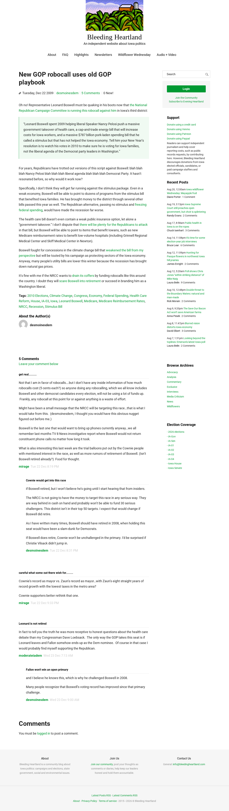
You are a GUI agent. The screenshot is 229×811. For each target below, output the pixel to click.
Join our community (102, 764)
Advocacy (172, 372)
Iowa (53, 301)
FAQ (65, 55)
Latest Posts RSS (101, 795)
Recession (36, 306)
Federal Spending (115, 296)
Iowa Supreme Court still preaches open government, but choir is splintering (186, 208)
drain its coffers (83, 275)
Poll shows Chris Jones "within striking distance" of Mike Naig (185, 275)
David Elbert (173, 330)
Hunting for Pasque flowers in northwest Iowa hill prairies (186, 256)
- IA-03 (170, 454)
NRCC (23, 306)
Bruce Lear (173, 245)
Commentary (174, 381)
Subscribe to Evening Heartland (186, 101)
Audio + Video (166, 55)
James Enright (175, 263)
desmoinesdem (67, 93)
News (170, 401)
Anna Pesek (173, 316)
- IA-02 (170, 449)
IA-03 (45, 301)
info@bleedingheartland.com (189, 764)
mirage (24, 466)
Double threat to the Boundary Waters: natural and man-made (185, 293)
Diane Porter (174, 196)
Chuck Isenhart (175, 230)
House (35, 301)
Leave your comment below (38, 364)
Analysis (171, 377)
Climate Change (61, 296)
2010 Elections (37, 296)
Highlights (81, 55)
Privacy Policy (89, 801)
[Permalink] (20, 93)
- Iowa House (174, 463)
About (52, 55)
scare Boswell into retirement (80, 281)
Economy (95, 296)
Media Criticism (175, 396)
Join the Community (186, 97)
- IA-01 (170, 445)
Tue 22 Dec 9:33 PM (45, 603)
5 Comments (91, 93)
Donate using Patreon (179, 133)
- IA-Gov (171, 436)
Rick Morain (173, 301)
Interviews (172, 391)
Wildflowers (173, 406)
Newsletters (103, 55)
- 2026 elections (175, 431)
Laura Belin (173, 282)
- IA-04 (170, 459)
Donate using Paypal (178, 138)
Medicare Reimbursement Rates (122, 301)
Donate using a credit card (181, 124)
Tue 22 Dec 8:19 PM (45, 466)
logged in (43, 733)
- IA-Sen (171, 441)
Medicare (90, 301)
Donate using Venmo (178, 129)
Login (186, 89)
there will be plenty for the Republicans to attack (114, 224)
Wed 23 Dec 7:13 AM (58, 655)
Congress (80, 296)
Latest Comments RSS (125, 795)
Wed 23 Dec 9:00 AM (64, 700)
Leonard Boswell (70, 301)
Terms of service (108, 801)
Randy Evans (174, 215)
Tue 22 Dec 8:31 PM (64, 550)
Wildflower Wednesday (134, 55)
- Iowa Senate (174, 468)
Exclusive (172, 386)
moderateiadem (30, 655)
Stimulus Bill (53, 306)
